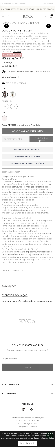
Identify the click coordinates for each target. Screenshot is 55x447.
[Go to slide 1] (27, 22)
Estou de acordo (27, 443)
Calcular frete (41, 139)
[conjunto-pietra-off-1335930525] (5, 94)
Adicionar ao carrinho (27, 131)
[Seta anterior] (6, 26)
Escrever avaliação (15, 295)
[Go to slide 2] (29, 22)
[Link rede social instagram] (23, 410)
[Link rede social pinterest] (31, 410)
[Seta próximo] (48, 26)
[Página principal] (28, 16)
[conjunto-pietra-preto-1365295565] (13, 94)
